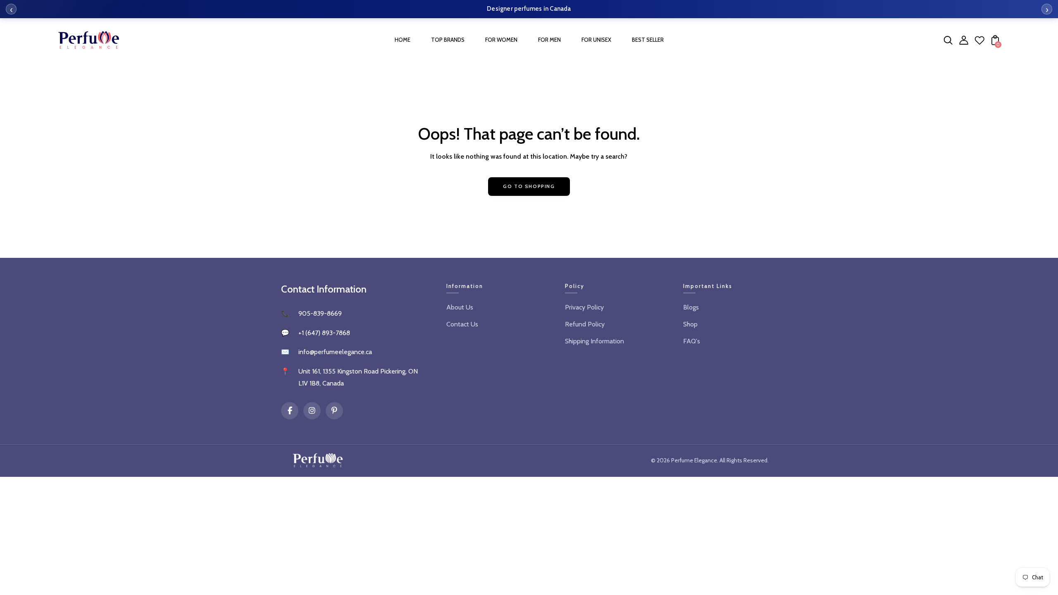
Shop (690, 324)
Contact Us (462, 324)
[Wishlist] (979, 43)
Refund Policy (585, 324)
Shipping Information (594, 341)
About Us (459, 307)
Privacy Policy (584, 307)
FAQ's (691, 341)
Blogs (691, 307)
